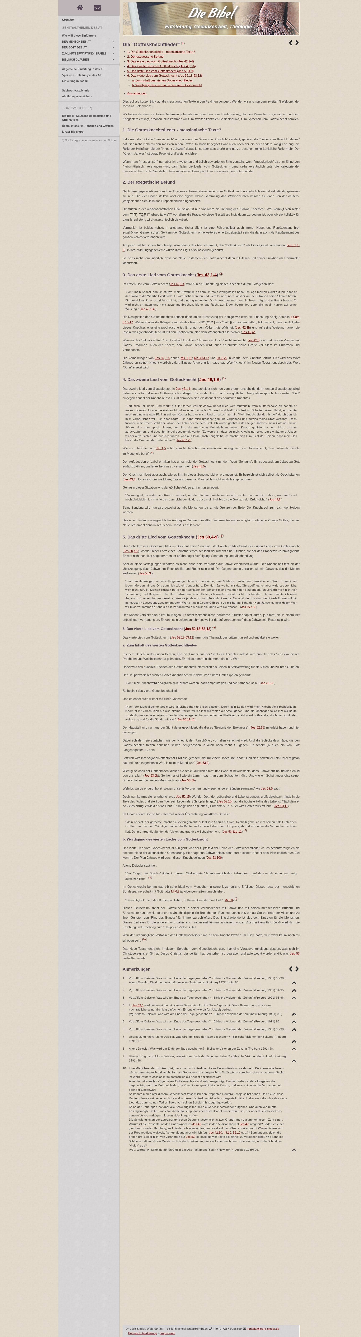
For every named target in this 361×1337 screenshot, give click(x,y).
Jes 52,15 (257, 727)
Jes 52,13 (267, 682)
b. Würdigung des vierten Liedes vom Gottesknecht (167, 85)
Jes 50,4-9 (207, 537)
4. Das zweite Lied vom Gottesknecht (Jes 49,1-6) (161, 66)
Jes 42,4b (248, 332)
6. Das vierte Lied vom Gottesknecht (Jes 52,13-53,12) (164, 75)
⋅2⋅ (221, 273)
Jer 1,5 (161, 448)
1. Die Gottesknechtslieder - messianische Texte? (161, 51)
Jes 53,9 (202, 762)
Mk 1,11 (186, 358)
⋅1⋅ (182, 43)
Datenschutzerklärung (142, 1333)
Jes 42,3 (253, 340)
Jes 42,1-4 (207, 275)
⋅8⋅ (150, 877)
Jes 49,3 (138, 1005)
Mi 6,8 (175, 891)
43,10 (227, 1132)
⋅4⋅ (152, 452)
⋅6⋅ (214, 627)
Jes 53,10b (214, 857)
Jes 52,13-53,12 (197, 629)
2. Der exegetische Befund (145, 56)
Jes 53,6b (151, 775)
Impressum (167, 1333)
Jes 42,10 (215, 1132)
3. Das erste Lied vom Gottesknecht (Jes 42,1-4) (160, 61)
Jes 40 (244, 1124)
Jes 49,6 (275, 499)
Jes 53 (295, 953)
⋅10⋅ (144, 939)
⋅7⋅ (245, 830)
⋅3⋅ (223, 378)
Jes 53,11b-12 (232, 831)
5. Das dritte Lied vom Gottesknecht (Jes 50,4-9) (160, 71)
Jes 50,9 (145, 573)
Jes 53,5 (267, 788)
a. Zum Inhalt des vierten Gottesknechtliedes (162, 80)
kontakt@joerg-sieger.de (263, 1328)
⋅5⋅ (221, 536)
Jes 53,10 (224, 801)
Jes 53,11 (281, 806)
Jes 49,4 (129, 479)
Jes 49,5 (199, 466)
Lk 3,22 (222, 358)
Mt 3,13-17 (201, 358)
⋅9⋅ (236, 899)
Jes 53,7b (188, 780)
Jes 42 (196, 1124)
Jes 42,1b (243, 327)
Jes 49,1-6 (209, 379)
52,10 (236, 1132)
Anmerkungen (136, 93)
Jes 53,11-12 (186, 719)
